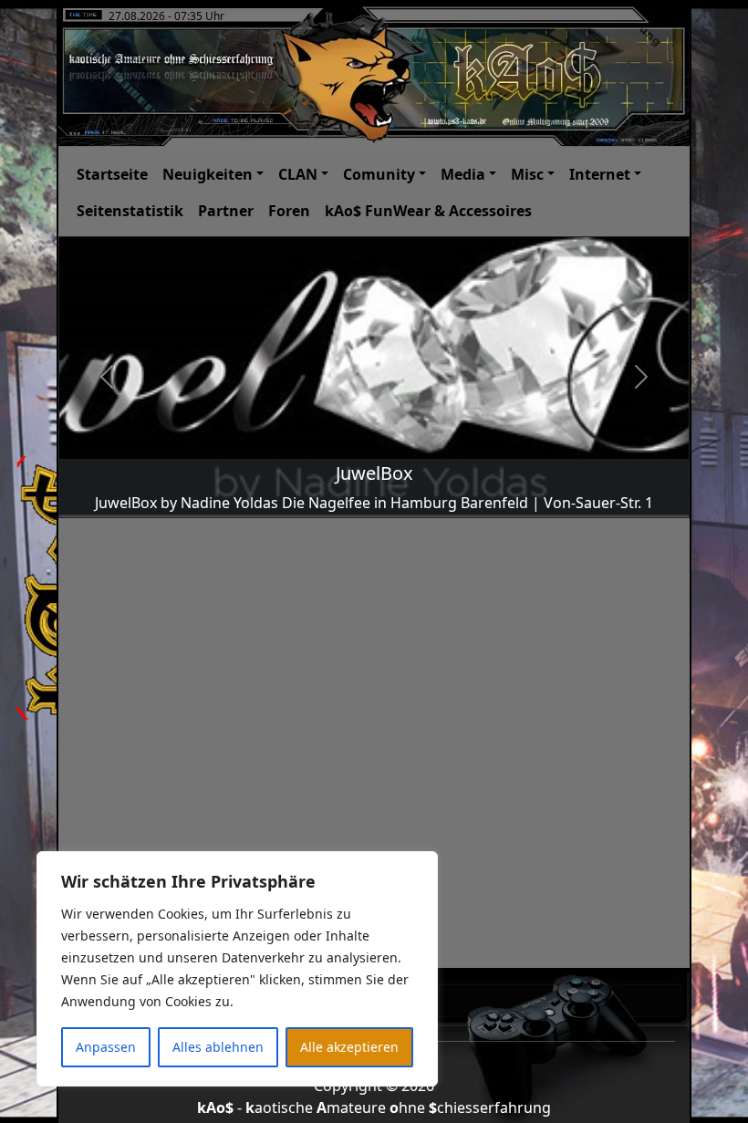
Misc (527, 174)
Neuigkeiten (207, 174)
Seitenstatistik (130, 211)
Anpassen (106, 1046)
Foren (289, 211)
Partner (226, 211)
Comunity (379, 174)
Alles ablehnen (218, 1046)
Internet (599, 174)
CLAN (297, 174)
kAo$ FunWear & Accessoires (428, 211)
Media (463, 174)
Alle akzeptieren (349, 1046)
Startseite (112, 174)
